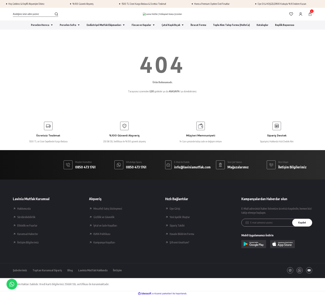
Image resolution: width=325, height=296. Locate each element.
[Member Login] (301, 14)
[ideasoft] (144, 293)
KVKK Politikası (101, 234)
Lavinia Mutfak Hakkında (92, 270)
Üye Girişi (175, 208)
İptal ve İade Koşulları (105, 225)
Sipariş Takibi (177, 225)
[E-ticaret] (162, 293)
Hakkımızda (24, 208)
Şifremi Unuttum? (179, 242)
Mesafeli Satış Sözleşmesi (107, 208)
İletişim (117, 270)
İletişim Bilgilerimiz (28, 242)
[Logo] (162, 14)
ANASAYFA (174, 91)
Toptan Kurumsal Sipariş (47, 270)
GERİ (151, 91)
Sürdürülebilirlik (26, 217)
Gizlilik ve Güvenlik (103, 217)
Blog (70, 270)
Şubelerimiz (20, 270)
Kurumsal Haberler (27, 234)
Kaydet (302, 222)
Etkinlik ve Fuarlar (27, 225)
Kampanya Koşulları (104, 242)
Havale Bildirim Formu (182, 234)
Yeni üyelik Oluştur (180, 217)
